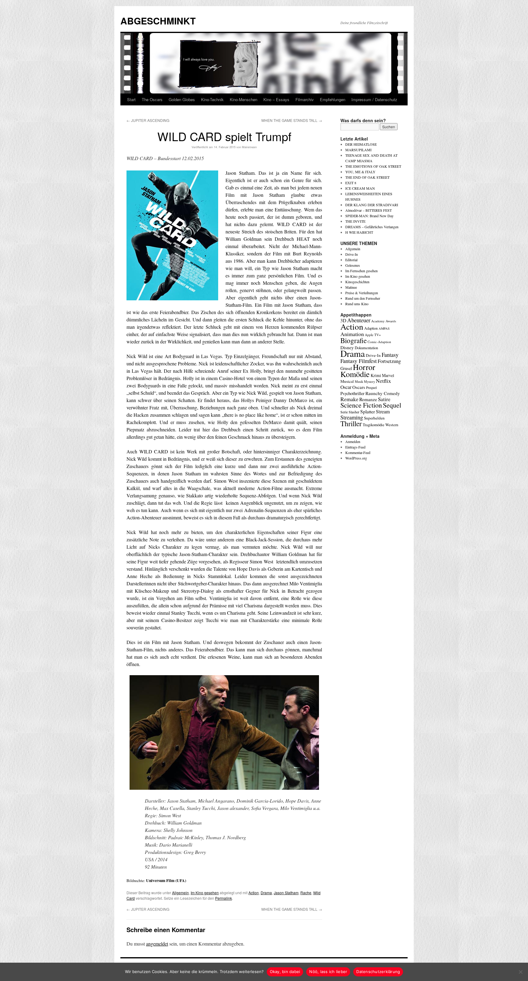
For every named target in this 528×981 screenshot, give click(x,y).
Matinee (351, 287)
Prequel (371, 387)
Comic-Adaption (379, 341)
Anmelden (352, 441)
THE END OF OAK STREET (367, 177)
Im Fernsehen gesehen (361, 270)
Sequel (392, 405)
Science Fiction (361, 405)
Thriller (351, 423)
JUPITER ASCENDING (148, 120)
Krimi (376, 375)
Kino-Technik (212, 99)
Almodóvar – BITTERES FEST (368, 210)
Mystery (369, 381)
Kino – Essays (276, 99)
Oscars (358, 387)
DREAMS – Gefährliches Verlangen (371, 226)
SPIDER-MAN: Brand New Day (369, 215)
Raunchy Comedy (382, 393)
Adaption (371, 328)
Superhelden (374, 418)
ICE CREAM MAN (360, 188)
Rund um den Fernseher (362, 298)
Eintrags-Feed (355, 447)
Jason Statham (286, 892)
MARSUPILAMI (358, 149)
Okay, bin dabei (285, 971)
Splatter (367, 411)
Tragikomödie (373, 424)
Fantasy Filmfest (358, 360)
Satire (384, 399)
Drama (266, 892)
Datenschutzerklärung (378, 971)
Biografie (353, 340)
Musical (347, 381)
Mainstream (249, 147)
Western (391, 424)
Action (253, 892)
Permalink (223, 898)
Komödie (355, 373)
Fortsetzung (389, 361)
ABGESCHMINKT (158, 20)
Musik (359, 381)
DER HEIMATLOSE (361, 144)
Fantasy (390, 354)
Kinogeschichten (357, 281)
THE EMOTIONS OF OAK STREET (373, 166)
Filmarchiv (304, 99)
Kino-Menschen (243, 99)
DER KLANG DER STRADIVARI (371, 204)
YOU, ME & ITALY (360, 171)
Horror (364, 366)
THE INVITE (355, 221)
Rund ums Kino (357, 303)
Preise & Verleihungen (361, 292)
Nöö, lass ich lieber (328, 971)
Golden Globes (182, 99)
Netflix (383, 380)
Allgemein (180, 892)
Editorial (351, 259)
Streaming (351, 417)
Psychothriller (352, 393)
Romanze (368, 399)
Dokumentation (366, 347)
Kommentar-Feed (357, 452)
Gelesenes (352, 265)
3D (343, 320)
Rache (305, 892)
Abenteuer (358, 320)
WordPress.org (356, 458)
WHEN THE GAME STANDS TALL (291, 120)
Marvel (388, 375)
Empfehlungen (332, 99)
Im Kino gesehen (205, 892)
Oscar (345, 387)
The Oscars (152, 99)
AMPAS (384, 328)
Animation (352, 334)
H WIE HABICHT (359, 232)
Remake (349, 399)
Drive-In (351, 254)
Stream (383, 411)
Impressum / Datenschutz (374, 99)
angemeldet (157, 943)
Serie (344, 411)
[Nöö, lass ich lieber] (520, 972)
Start (131, 99)
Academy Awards (383, 321)
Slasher (354, 411)
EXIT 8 (350, 182)
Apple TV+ (373, 334)
